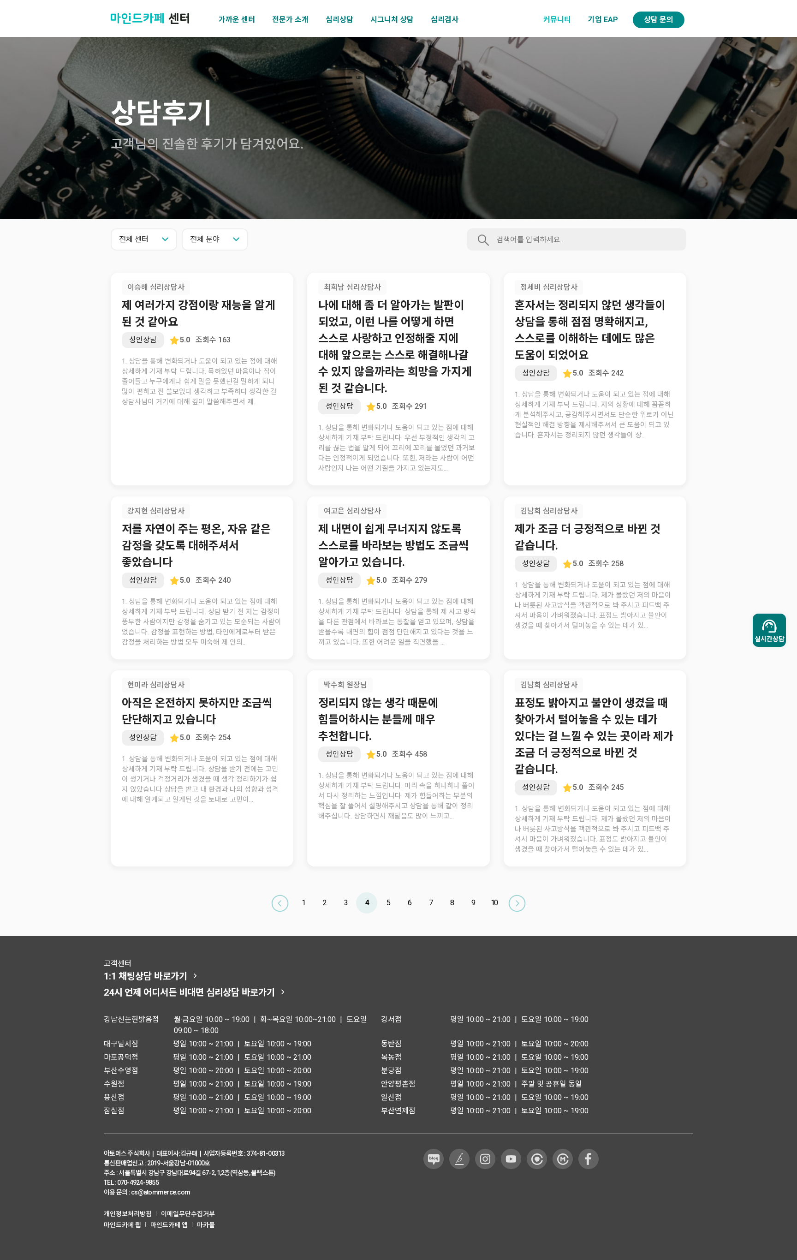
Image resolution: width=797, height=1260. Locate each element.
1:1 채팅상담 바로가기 (145, 976)
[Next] (517, 903)
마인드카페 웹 (122, 1225)
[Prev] (280, 903)
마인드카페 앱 (169, 1225)
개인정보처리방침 (128, 1214)
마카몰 (206, 1225)
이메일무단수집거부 (188, 1214)
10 (494, 902)
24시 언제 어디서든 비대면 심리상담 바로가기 (189, 992)
